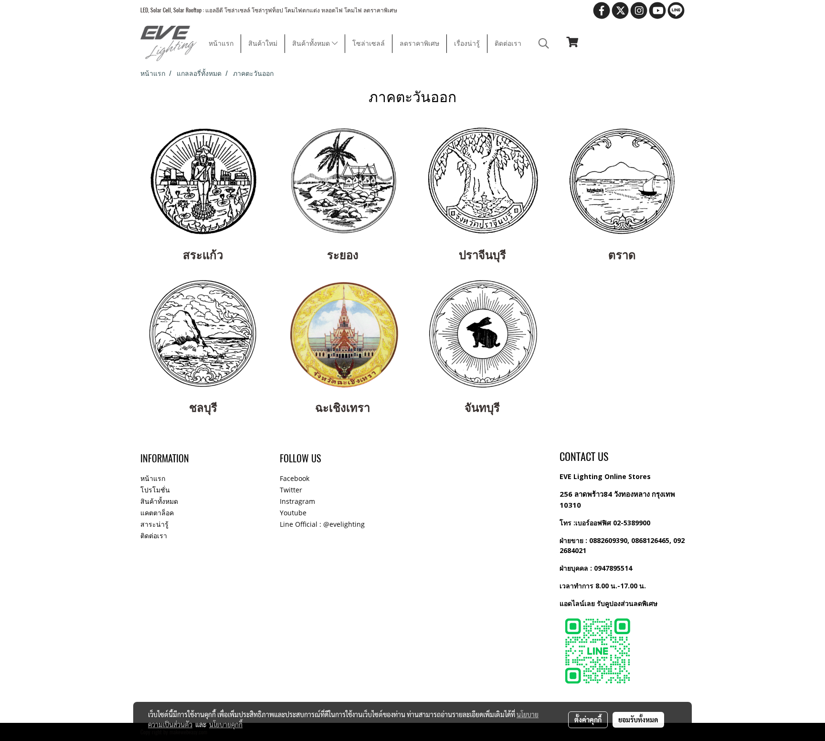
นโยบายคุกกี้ (226, 724)
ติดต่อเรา (508, 43)
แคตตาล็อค (157, 512)
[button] (543, 43)
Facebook (294, 478)
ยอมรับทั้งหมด (638, 719)
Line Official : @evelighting (322, 524)
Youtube (293, 512)
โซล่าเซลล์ (368, 43)
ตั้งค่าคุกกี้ (588, 719)
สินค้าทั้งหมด (312, 43)
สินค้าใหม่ (262, 43)
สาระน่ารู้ (154, 524)
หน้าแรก (221, 43)
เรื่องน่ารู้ (467, 43)
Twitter (291, 489)
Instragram (297, 501)
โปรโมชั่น (155, 489)
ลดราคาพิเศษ (419, 43)
